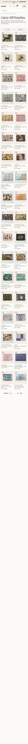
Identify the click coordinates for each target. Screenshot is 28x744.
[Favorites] (13, 6)
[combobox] (14, 10)
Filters (8, 29)
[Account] (10, 6)
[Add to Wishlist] (3, 33)
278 (18, 393)
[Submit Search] (2, 10)
